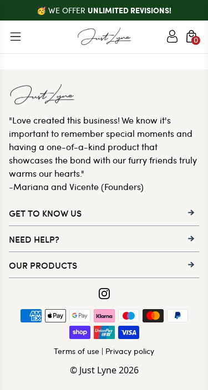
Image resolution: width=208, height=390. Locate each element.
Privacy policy (129, 351)
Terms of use (76, 351)
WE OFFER (109, 10)
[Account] (172, 36)
